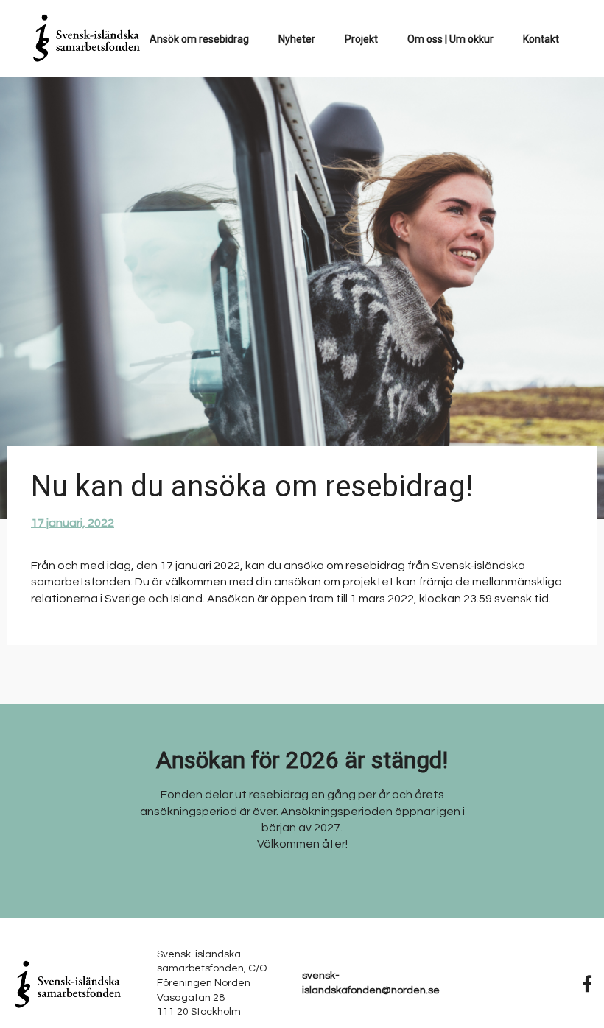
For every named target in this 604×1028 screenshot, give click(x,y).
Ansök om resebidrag (199, 39)
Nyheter (296, 39)
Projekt (361, 39)
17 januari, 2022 (72, 523)
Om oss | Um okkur (450, 39)
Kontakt (541, 39)
